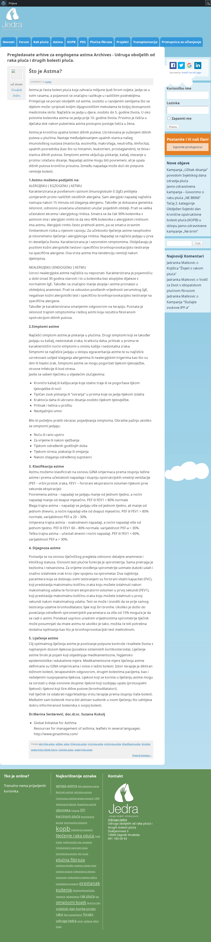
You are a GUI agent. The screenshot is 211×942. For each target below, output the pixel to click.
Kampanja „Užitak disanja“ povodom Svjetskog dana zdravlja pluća (187, 175)
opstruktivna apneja (66, 853)
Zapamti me (181, 118)
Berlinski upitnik (64, 792)
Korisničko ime (179, 88)
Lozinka (173, 103)
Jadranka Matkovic (181, 262)
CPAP (97, 798)
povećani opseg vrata (85, 865)
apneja (61, 785)
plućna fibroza (70, 859)
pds (80, 853)
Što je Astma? (45, 71)
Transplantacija (145, 42)
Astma (58, 42)
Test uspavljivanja (73, 914)
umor (80, 921)
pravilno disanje (64, 871)
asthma (59, 743)
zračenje (88, 921)
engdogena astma (112, 743)
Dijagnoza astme (78, 743)
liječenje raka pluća (75, 835)
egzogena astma (95, 743)
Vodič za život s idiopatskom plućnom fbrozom (187, 285)
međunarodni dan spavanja (77, 842)
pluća (85, 853)
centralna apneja (83, 792)
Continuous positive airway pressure (75, 798)
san (97, 896)
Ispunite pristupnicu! (187, 147)
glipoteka (63, 810)
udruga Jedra (66, 920)
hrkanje (75, 810)
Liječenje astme (66, 749)
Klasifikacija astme (131, 743)
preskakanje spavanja (67, 883)
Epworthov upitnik (86, 804)
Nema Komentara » (141, 755)
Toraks (88, 914)
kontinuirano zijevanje (75, 822)
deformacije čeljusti (66, 804)
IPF (82, 810)
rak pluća (87, 896)
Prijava (13, 3)
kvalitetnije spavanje (82, 829)
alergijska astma (46, 743)
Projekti (122, 42)
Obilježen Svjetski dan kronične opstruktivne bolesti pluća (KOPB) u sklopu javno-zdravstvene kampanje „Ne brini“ (186, 220)
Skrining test (93, 903)
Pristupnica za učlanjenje (181, 42)
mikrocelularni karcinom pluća (72, 847)
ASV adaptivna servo (88, 786)
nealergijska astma (83, 749)
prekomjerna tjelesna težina (82, 877)
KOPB (71, 42)
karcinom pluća (68, 816)
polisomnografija (64, 865)
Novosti (9, 42)
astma (66, 743)
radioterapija (72, 896)
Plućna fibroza (101, 42)
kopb (63, 828)
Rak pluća (41, 42)
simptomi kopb (71, 902)
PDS (83, 42)
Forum (24, 42)
